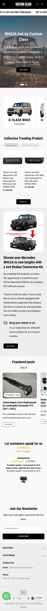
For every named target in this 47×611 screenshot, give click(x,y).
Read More (8, 424)
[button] (4, 4)
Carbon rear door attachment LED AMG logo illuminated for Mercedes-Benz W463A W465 (34, 178)
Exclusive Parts (11, 145)
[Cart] (42, 4)
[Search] (37, 4)
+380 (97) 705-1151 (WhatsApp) (16, 578)
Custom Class (26, 603)
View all (24, 202)
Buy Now (24, 70)
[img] (23, 448)
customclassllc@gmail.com (20, 567)
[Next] (27, 196)
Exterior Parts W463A (30, 145)
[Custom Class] (23, 4)
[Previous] (20, 196)
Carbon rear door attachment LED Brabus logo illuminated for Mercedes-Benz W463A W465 (10, 179)
